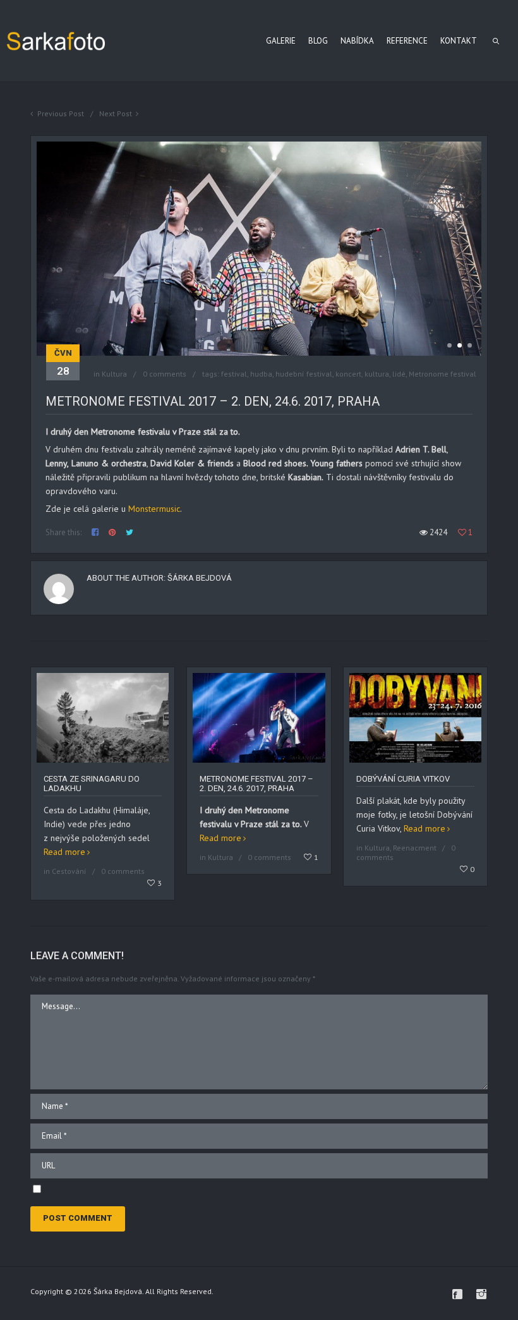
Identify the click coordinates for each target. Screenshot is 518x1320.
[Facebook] (457, 1294)
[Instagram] (481, 1294)
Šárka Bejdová (199, 578)
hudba (261, 373)
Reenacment (415, 847)
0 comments (164, 373)
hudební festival (303, 373)
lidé (399, 373)
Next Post (115, 113)
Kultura (114, 373)
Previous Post (60, 113)
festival (234, 373)
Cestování (69, 871)
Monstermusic (154, 508)
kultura (376, 373)
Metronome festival (442, 373)
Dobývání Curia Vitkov (403, 779)
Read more (64, 851)
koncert (348, 373)
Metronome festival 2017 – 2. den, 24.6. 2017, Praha (256, 783)
